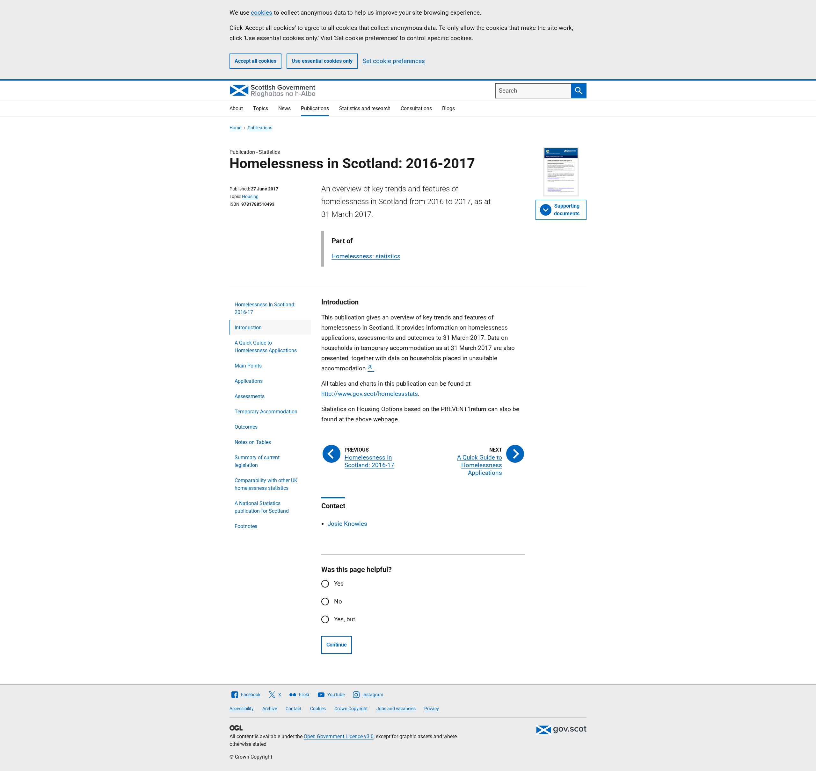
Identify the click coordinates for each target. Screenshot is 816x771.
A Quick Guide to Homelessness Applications (266, 346)
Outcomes (246, 427)
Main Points (248, 366)
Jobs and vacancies (396, 708)
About (236, 108)
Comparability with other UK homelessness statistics (266, 484)
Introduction (248, 328)
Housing (250, 196)
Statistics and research (364, 108)
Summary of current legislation (257, 461)
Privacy (431, 708)
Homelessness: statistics (366, 256)
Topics (260, 108)
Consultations (416, 108)
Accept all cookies (255, 61)
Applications (249, 381)
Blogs (448, 108)
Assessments (250, 396)
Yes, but (344, 619)
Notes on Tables (253, 442)
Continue (336, 645)
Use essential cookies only (322, 61)
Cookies (318, 708)
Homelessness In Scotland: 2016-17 (265, 308)
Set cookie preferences (394, 61)
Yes (339, 583)
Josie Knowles (347, 523)
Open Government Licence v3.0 (339, 736)
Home (235, 127)
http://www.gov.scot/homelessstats (369, 393)
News (284, 108)
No (338, 601)
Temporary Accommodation (266, 412)
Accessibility (241, 708)
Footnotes (246, 526)
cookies (261, 12)
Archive (269, 708)
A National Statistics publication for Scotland (262, 507)
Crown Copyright (351, 708)
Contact (294, 708)
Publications (315, 108)
